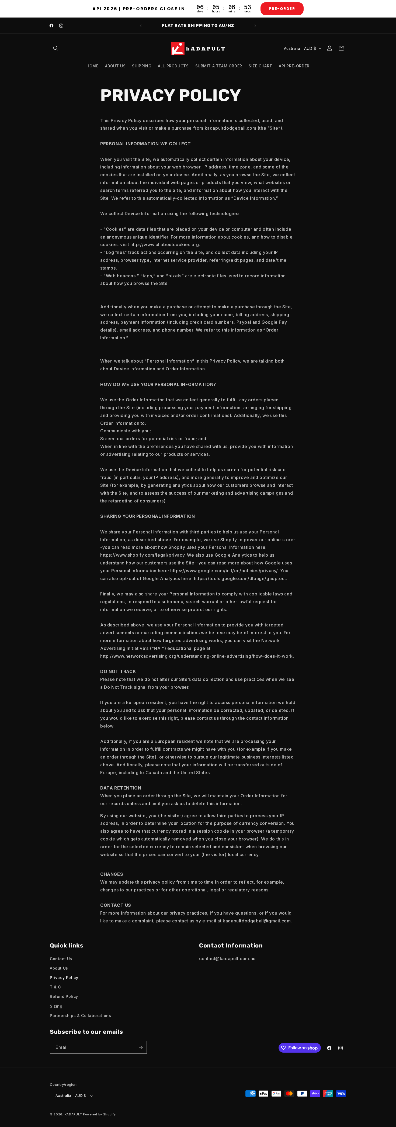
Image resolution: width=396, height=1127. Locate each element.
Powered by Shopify (99, 1114)
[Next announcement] (255, 25)
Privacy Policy (64, 977)
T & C (55, 987)
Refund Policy (64, 996)
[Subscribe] (141, 1047)
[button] (56, 48)
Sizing (56, 1006)
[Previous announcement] (141, 25)
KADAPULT (73, 1114)
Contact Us (61, 958)
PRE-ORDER (282, 8)
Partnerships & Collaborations (80, 1015)
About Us (59, 968)
